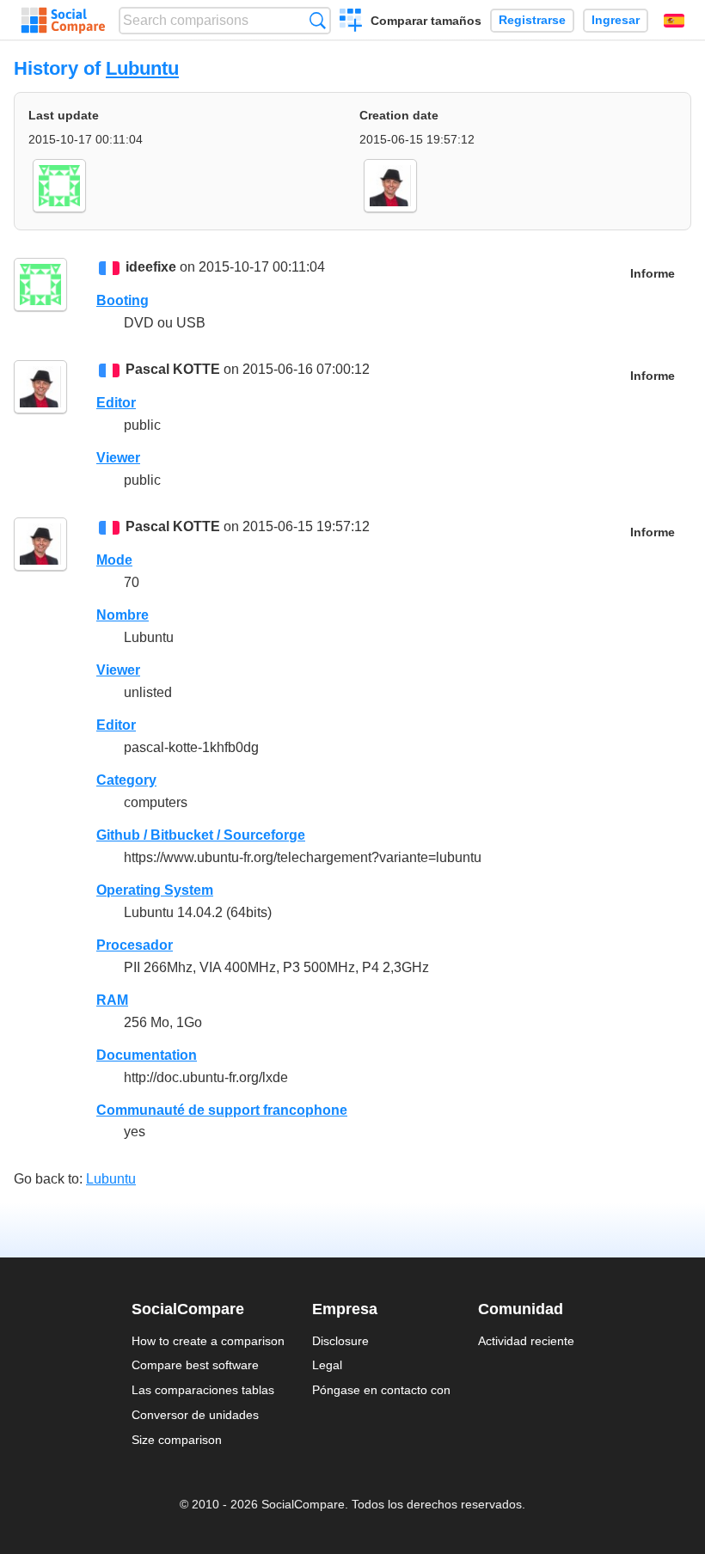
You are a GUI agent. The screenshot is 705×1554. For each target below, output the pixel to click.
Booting (122, 300)
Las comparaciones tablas (203, 1390)
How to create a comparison (208, 1341)
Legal (327, 1365)
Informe (652, 273)
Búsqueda (318, 20)
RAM (112, 1000)
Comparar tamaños (426, 21)
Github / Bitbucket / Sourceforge (200, 835)
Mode (114, 560)
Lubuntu (142, 68)
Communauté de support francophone (221, 1110)
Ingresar (616, 20)
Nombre (122, 615)
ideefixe (151, 267)
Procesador (134, 945)
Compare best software (195, 1365)
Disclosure (340, 1341)
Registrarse (532, 20)
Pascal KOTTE (173, 369)
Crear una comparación (351, 22)
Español (674, 21)
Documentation (146, 1055)
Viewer (118, 457)
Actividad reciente (526, 1341)
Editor (116, 402)
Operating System (154, 890)
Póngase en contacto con (381, 1390)
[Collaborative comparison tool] (63, 20)
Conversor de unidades (195, 1415)
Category (126, 780)
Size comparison (177, 1440)
